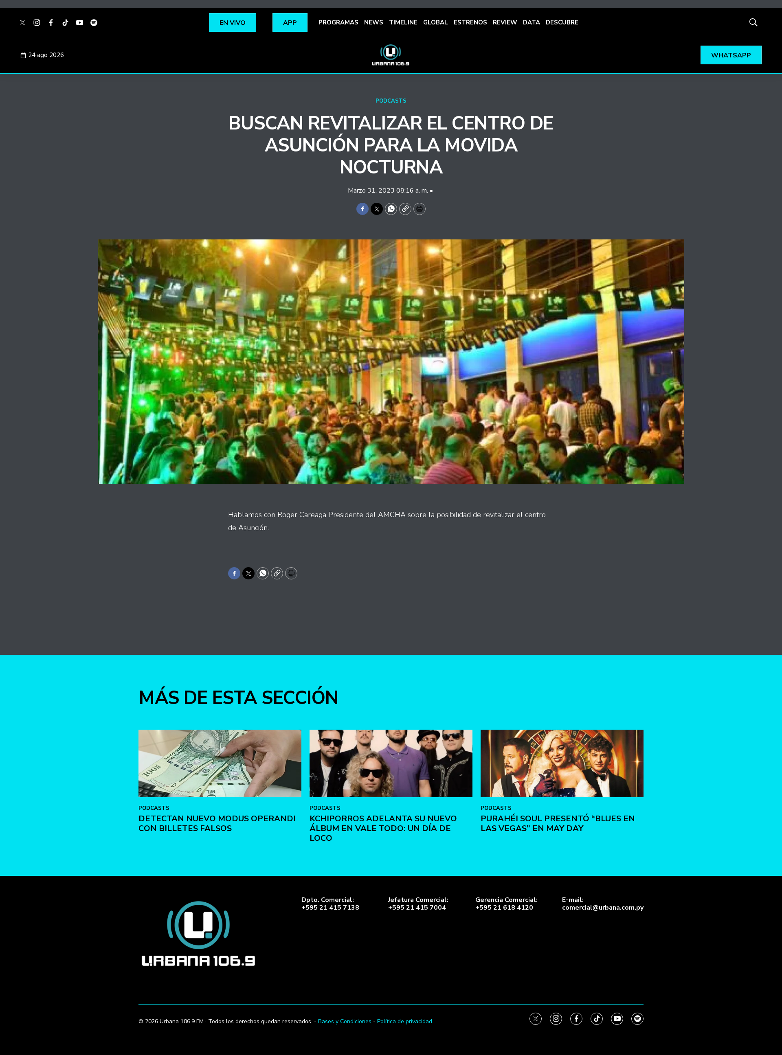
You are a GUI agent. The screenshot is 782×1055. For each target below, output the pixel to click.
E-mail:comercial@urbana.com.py (603, 904)
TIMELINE (403, 22)
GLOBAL (435, 22)
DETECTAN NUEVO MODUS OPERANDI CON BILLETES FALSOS (217, 823)
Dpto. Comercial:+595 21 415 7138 (330, 904)
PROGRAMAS (338, 22)
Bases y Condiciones (344, 1021)
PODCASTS (391, 101)
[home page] (391, 55)
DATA (531, 22)
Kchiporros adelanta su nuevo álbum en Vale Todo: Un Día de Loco (383, 828)
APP (290, 22)
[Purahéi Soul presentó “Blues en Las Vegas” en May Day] (562, 764)
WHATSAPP (731, 55)
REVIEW (505, 22)
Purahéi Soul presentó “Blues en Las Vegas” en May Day (558, 823)
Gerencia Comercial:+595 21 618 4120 (506, 904)
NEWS (373, 22)
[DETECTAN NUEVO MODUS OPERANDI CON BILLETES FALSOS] (219, 764)
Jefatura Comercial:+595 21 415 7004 (418, 904)
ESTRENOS (470, 22)
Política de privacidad (404, 1021)
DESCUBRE (562, 22)
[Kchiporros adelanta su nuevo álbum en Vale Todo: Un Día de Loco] (391, 764)
